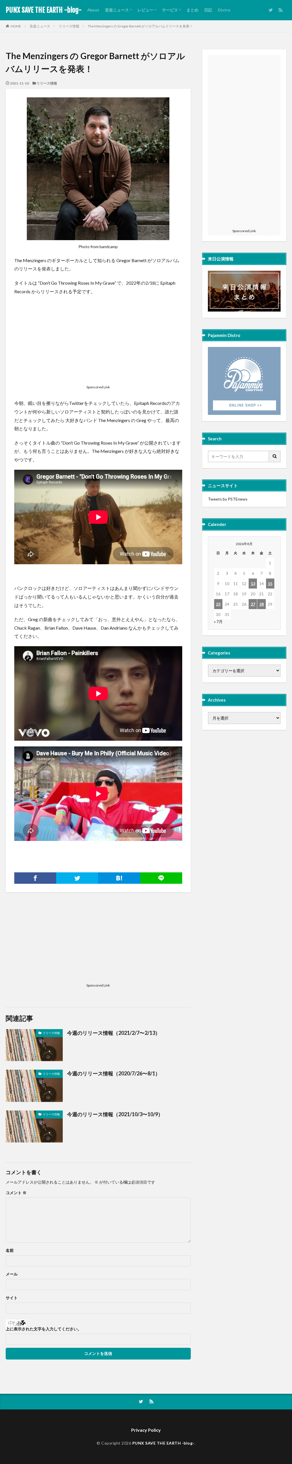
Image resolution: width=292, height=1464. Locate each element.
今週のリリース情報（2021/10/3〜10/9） (115, 1114)
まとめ (192, 9)
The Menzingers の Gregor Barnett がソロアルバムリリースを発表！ (140, 26)
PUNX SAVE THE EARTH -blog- (44, 10)
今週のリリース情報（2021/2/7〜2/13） (113, 1033)
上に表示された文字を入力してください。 (44, 1329)
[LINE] (161, 878)
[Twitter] (77, 878)
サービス (170, 9)
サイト (12, 1298)
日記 (208, 9)
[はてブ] (119, 878)
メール (12, 1274)
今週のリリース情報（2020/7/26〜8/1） (113, 1073)
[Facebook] (35, 878)
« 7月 (218, 621)
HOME (16, 26)
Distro (224, 9)
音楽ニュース (117, 9)
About (93, 9)
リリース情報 (69, 26)
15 (270, 583)
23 (218, 604)
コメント (16, 1193)
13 (253, 583)
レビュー (145, 9)
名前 (10, 1250)
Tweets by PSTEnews (228, 499)
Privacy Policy (146, 1430)
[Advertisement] (98, 341)
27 (253, 604)
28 (261, 604)
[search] (275, 456)
